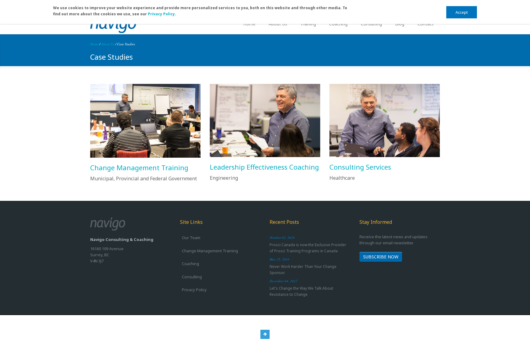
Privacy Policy (161, 14)
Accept (461, 12)
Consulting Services (360, 166)
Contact (425, 24)
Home (249, 24)
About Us (278, 24)
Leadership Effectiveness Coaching (264, 166)
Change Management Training (139, 167)
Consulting (371, 24)
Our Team (191, 237)
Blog (399, 24)
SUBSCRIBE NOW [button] (380, 257)
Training (308, 24)
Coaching (338, 24)
